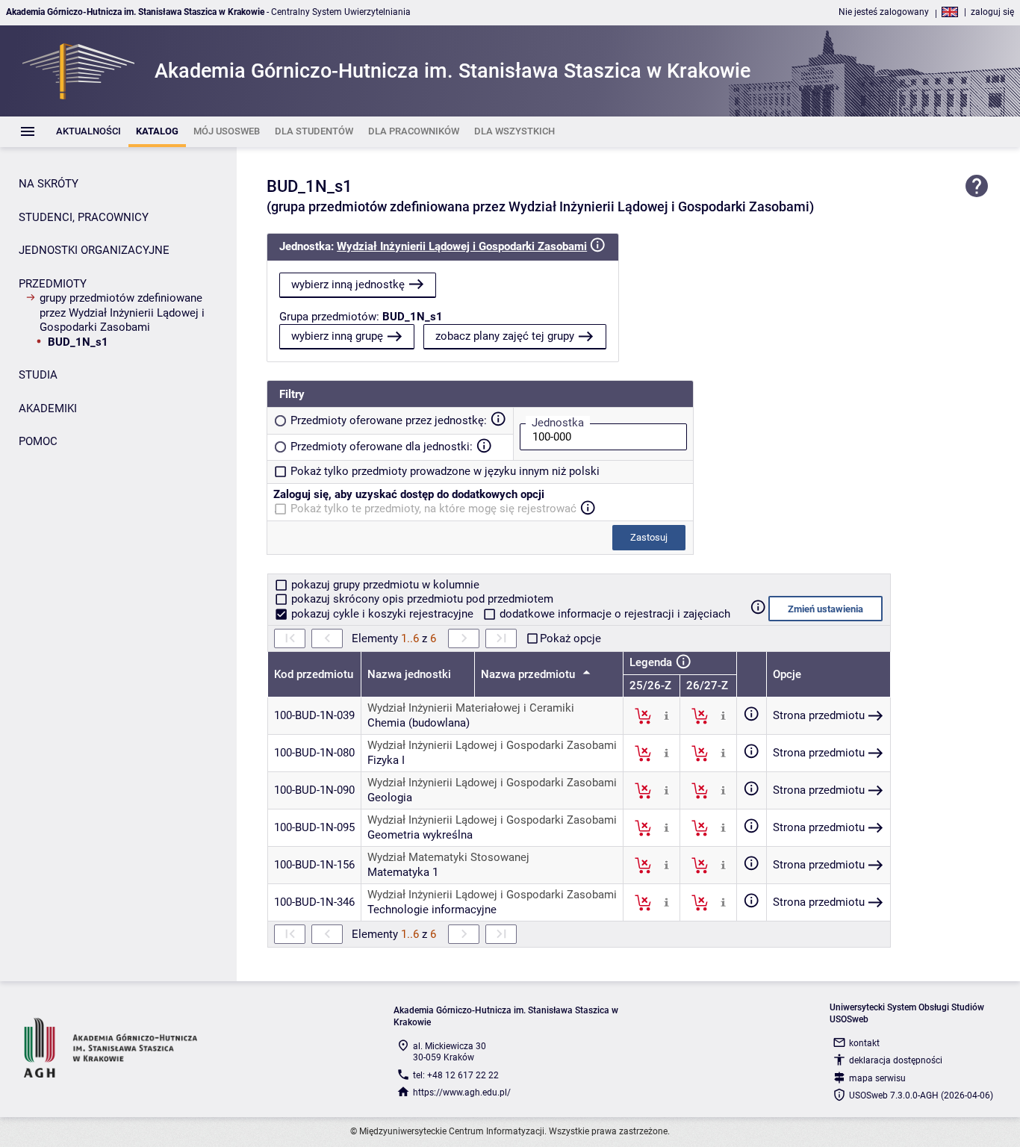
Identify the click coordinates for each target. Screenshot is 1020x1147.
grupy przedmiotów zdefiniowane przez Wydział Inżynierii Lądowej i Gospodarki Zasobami (122, 312)
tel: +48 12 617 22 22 (456, 1075)
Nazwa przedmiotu (529, 674)
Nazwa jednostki (409, 674)
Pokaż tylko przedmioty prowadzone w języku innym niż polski (445, 471)
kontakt (864, 1043)
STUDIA (38, 375)
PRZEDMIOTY (53, 283)
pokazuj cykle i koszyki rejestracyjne (382, 614)
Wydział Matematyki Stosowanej (448, 857)
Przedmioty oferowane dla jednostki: (381, 446)
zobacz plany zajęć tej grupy (504, 336)
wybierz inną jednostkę (348, 284)
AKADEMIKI (48, 408)
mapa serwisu (877, 1078)
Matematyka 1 (402, 872)
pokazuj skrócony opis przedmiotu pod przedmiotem (420, 599)
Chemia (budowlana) (418, 723)
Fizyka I (386, 760)
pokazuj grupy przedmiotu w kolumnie (383, 584)
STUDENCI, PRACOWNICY (84, 217)
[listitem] (88, 131)
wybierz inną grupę (337, 336)
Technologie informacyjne (432, 909)
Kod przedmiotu (313, 674)
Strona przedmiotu (819, 715)
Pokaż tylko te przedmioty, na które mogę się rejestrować (433, 508)
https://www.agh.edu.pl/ (462, 1092)
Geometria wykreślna (420, 835)
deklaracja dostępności (895, 1060)
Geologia (389, 797)
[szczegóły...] (666, 715)
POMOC (38, 441)
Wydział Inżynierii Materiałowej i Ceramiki (470, 708)
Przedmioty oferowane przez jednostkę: (388, 420)
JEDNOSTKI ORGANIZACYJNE (94, 250)
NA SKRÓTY (48, 183)
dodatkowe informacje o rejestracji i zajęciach (613, 614)
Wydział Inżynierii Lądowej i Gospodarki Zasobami (462, 246)
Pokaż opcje (570, 638)
